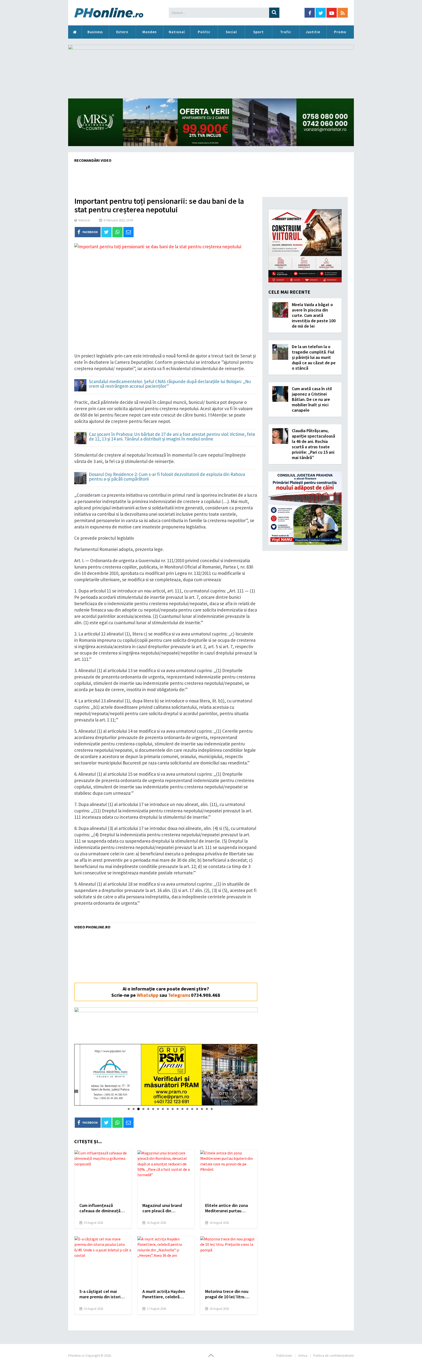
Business (95, 32)
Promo (340, 32)
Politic (204, 32)
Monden (149, 32)
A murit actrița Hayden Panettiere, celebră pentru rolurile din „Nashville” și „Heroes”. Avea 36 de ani (164, 1294)
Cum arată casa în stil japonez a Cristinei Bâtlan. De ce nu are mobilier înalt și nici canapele (312, 399)
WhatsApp (147, 995)
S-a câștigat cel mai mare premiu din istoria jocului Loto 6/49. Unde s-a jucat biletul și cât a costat (101, 1294)
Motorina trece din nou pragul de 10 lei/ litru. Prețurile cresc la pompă (228, 1294)
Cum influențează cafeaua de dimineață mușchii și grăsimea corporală (99, 1208)
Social (231, 32)
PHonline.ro (74, 32)
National (177, 32)
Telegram (178, 995)
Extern (122, 32)
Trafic (285, 32)
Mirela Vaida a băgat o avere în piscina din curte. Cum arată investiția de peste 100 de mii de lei (314, 315)
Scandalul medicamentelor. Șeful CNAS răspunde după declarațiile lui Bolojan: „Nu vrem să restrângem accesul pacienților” (170, 384)
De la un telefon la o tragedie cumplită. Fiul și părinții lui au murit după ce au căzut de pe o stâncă (314, 357)
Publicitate (284, 1355)
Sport (258, 32)
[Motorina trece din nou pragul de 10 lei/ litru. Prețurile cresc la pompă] (228, 1260)
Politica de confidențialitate (333, 1355)
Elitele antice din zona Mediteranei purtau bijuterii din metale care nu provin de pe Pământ (227, 1208)
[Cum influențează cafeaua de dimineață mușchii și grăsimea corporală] (102, 1174)
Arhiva (302, 1355)
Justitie (313, 32)
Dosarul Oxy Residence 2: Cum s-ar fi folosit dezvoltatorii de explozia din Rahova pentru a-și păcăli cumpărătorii (167, 477)
